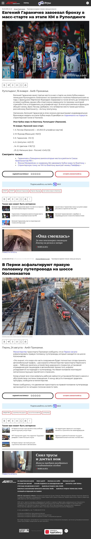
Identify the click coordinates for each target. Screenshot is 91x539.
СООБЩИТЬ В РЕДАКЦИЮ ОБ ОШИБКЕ (29, 491)
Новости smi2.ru (9, 252)
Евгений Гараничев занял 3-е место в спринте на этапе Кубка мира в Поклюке (28, 207)
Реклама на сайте (54, 481)
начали (74, 352)
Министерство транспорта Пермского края (17, 336)
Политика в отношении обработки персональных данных (34, 515)
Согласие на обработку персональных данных (31, 513)
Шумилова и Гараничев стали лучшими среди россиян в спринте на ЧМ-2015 (71, 207)
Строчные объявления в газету (28, 486)
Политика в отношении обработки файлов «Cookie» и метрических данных (39, 516)
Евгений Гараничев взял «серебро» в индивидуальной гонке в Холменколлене (69, 215)
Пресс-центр (41, 481)
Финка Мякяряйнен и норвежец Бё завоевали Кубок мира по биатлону (51, 163)
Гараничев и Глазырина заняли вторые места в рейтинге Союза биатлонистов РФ (27, 215)
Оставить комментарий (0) (72, 174)
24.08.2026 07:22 (7, 259)
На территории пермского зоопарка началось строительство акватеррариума (69, 429)
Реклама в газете (69, 481)
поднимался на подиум (75, 115)
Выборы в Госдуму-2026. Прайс (52, 486)
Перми (67, 352)
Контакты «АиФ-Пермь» (74, 483)
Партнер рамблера (36, 530)
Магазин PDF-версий (24, 483)
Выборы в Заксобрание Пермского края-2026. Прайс (35, 488)
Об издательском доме (25, 481)
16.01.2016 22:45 (7, 9)
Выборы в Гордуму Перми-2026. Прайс (69, 488)
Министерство (20, 352)
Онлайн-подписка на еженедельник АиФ (48, 483)
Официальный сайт (9, 80)
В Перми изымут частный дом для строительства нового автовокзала (24, 443)
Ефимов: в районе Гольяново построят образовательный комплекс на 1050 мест (69, 436)
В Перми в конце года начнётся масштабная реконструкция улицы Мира (27, 429)
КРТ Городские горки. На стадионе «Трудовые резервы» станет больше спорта (28, 436)
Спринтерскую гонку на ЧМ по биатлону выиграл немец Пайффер (49, 165)
